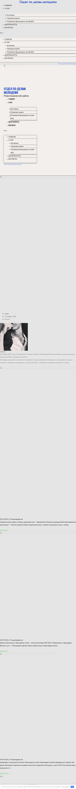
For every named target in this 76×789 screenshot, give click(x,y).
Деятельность (11, 24)
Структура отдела (13, 18)
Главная (8, 5)
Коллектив (10, 15)
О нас (7, 8)
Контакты (9, 27)
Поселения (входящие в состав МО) (20, 21)
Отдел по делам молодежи (15, 90)
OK (72, 786)
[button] (38, 33)
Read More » (4, 530)
